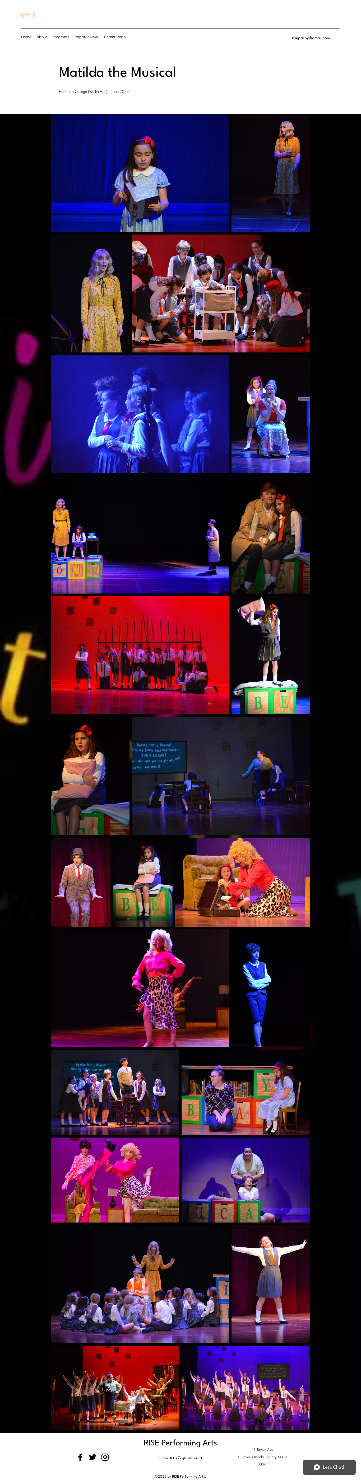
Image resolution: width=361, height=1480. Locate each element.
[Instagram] (105, 1457)
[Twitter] (93, 1457)
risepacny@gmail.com (311, 38)
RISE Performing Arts (180, 1443)
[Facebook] (80, 1457)
